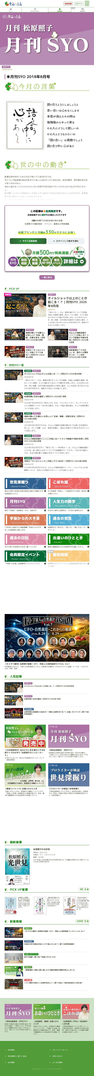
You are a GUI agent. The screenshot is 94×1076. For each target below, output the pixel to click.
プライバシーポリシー (60, 1050)
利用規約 (11, 1050)
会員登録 (68, 3)
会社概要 (11, 1062)
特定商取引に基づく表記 (17, 1056)
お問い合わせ (57, 1056)
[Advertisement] (47, 592)
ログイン (79, 3)
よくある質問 (57, 1062)
